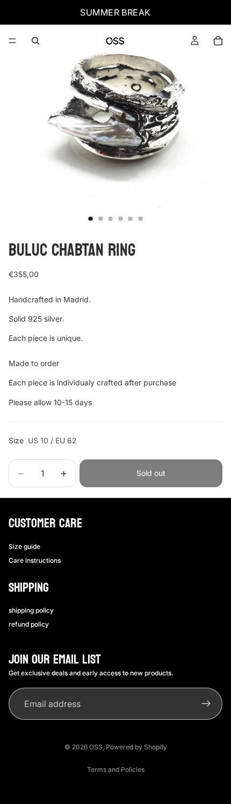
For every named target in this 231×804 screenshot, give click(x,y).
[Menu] (12, 40)
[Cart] (218, 41)
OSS (96, 747)
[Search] (35, 41)
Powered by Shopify (136, 747)
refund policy (29, 624)
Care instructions (35, 560)
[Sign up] (206, 704)
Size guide (24, 546)
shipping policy (31, 610)
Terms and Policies (116, 769)
